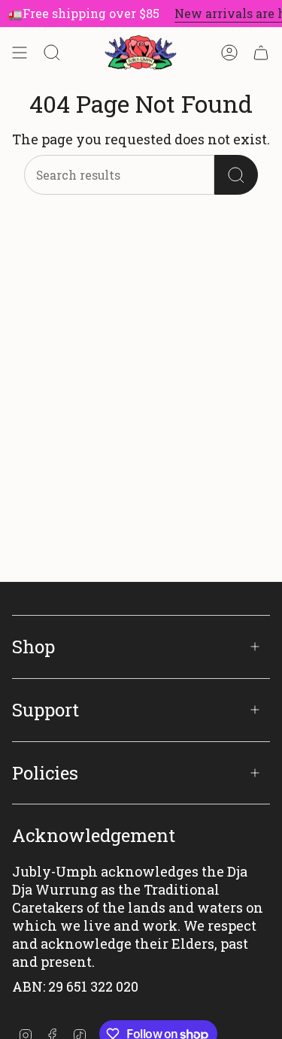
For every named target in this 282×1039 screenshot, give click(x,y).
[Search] (236, 175)
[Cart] (261, 53)
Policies (45, 773)
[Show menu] (20, 53)
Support (45, 710)
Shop (33, 647)
